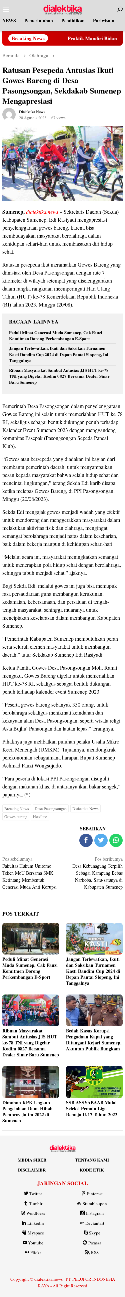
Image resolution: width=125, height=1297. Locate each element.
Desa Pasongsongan (51, 808)
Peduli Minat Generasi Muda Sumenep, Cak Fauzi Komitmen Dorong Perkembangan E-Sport (55, 335)
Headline (40, 816)
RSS (95, 1252)
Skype (94, 1233)
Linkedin (35, 1223)
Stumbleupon (95, 1203)
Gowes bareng (15, 816)
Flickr (35, 1252)
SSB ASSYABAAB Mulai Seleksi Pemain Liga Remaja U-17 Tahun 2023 (91, 1108)
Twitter (35, 1193)
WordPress (35, 1213)
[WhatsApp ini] (116, 840)
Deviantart (94, 1223)
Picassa (94, 1243)
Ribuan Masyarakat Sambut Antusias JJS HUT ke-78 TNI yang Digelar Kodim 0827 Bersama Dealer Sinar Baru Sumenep (59, 376)
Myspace (36, 1233)
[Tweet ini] (101, 840)
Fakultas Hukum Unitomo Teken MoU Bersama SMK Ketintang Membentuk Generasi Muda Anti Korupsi (29, 873)
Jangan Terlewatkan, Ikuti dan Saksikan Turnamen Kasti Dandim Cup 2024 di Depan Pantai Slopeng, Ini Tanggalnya (58, 354)
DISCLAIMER (32, 1170)
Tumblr (35, 1203)
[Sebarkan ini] (86, 840)
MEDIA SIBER (32, 1160)
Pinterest (95, 1193)
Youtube (35, 1243)
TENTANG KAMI (92, 1160)
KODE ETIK (92, 1170)
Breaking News (16, 808)
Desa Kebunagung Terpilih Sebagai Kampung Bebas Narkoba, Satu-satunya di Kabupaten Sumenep (97, 873)
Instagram (95, 1213)
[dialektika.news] (62, 9)
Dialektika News (85, 808)
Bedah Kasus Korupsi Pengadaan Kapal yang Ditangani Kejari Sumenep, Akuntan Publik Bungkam (94, 1039)
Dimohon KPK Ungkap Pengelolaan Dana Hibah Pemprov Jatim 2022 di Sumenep (27, 1111)
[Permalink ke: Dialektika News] (9, 113)
